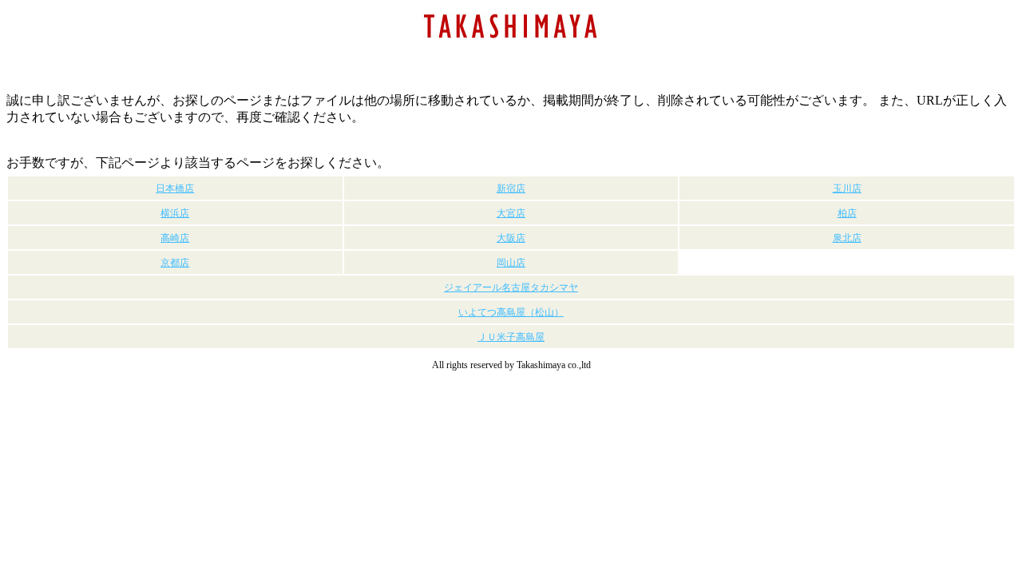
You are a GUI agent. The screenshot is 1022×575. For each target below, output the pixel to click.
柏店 (847, 213)
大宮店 (511, 213)
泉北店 (847, 238)
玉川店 (847, 188)
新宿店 (511, 188)
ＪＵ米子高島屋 (511, 337)
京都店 (174, 262)
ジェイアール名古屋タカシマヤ (511, 287)
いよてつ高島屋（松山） (511, 312)
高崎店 (174, 238)
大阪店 (511, 238)
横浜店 (174, 213)
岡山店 (511, 262)
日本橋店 (175, 188)
